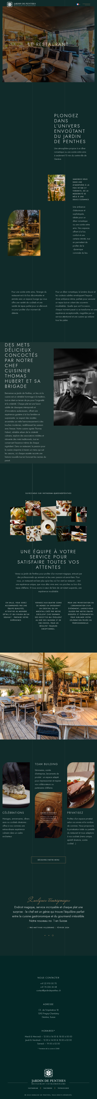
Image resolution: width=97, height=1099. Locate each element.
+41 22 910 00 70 (48, 983)
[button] (49, 935)
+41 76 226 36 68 (48, 986)
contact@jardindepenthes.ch (48, 990)
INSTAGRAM (33, 1088)
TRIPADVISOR (63, 1088)
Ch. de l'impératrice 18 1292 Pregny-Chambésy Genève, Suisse (48, 1013)
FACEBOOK (47, 1088)
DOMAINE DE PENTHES (41, 1095)
